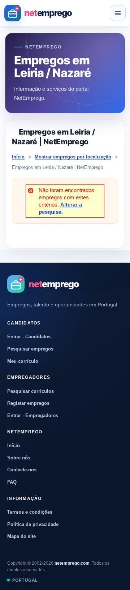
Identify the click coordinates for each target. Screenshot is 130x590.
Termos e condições (29, 512)
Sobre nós (18, 457)
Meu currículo (22, 361)
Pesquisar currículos (30, 391)
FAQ (12, 482)
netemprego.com (72, 563)
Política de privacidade (32, 524)
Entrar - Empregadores (32, 415)
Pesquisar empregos (30, 349)
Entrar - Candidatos (29, 336)
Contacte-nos (21, 469)
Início (18, 157)
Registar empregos (28, 403)
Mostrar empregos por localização (73, 157)
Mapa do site (21, 536)
